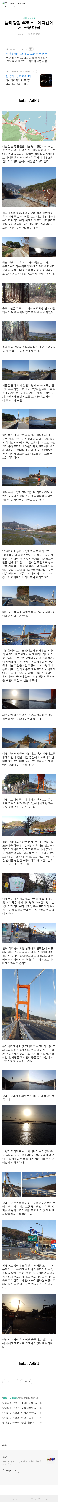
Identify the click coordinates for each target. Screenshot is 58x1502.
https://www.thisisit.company (18, 71)
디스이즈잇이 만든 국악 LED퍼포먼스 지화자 (19, 82)
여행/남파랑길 (29, 18)
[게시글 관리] (16, 1381)
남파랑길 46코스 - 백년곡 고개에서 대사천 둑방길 (20, 1417)
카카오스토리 (29, 1434)
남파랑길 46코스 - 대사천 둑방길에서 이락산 (20, 1413)
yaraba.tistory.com (18, 3)
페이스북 (21, 1434)
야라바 (7, 1457)
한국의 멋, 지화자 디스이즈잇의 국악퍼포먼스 (20, 76)
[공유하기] (12, 1381)
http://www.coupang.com (17, 49)
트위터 (36, 1434)
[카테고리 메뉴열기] (52, 4)
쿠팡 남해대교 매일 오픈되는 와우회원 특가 (28, 54)
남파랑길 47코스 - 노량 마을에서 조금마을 (20, 1408)
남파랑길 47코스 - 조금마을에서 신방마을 (20, 1403)
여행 (5, 1398)
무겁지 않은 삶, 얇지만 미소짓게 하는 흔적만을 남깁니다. (22, 1463)
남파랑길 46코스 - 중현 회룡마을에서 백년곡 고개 (20, 1422)
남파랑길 (14, 1398)
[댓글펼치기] (8, 1445)
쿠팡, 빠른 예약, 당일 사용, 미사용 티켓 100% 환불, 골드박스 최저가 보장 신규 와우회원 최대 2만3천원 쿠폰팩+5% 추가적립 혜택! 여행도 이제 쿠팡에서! (29, 59)
